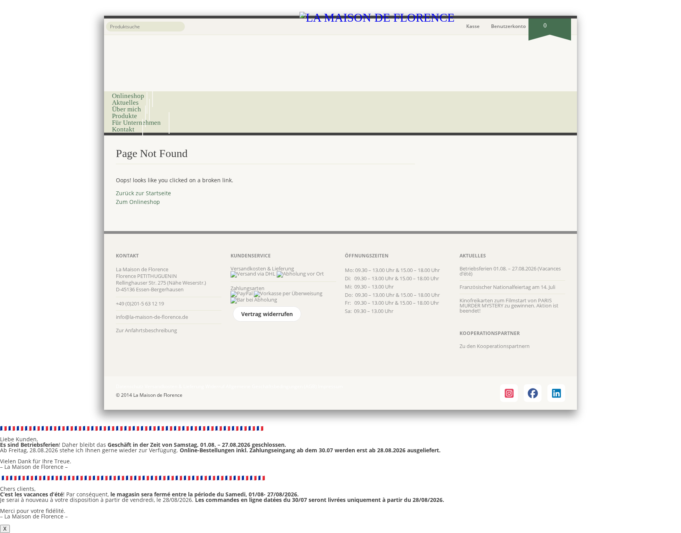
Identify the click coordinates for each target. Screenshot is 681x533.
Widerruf (215, 386)
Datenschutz (129, 386)
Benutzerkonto (508, 26)
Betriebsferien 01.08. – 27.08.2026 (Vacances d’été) (510, 271)
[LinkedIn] (556, 393)
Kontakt (123, 129)
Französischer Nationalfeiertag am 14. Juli (507, 287)
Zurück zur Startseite (143, 193)
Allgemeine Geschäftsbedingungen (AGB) (271, 386)
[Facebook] (532, 393)
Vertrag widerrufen (267, 314)
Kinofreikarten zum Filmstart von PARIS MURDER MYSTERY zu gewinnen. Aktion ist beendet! (509, 305)
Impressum (330, 386)
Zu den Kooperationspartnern (495, 346)
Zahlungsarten (247, 288)
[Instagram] (509, 393)
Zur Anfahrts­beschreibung (146, 330)
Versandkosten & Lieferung (262, 268)
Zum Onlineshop (138, 201)
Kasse (473, 26)
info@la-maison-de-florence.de (152, 316)
